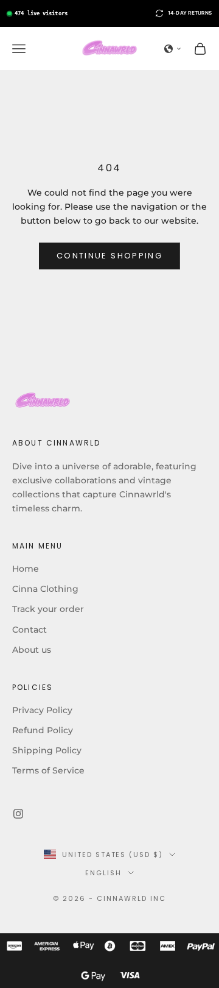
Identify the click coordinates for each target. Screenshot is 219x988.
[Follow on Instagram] (18, 814)
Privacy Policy (42, 710)
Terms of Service (48, 770)
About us (31, 649)
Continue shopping (109, 255)
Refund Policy (42, 730)
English (103, 873)
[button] (173, 48)
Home (25, 568)
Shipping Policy (47, 750)
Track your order (48, 608)
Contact (29, 629)
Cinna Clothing (45, 588)
